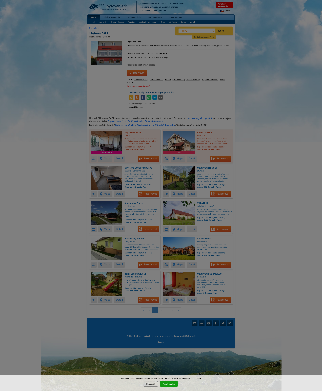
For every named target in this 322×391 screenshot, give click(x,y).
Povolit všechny (169, 384)
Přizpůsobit (150, 384)
